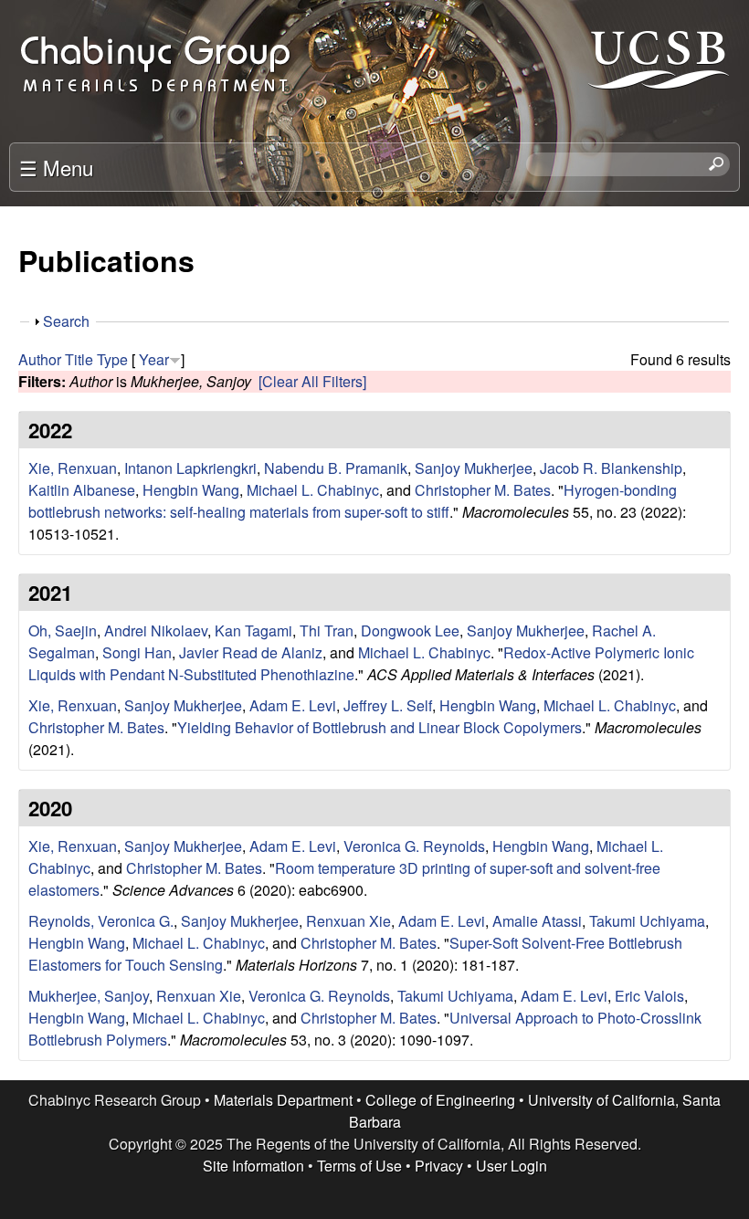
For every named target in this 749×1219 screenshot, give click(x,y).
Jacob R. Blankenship (611, 467)
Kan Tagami (253, 630)
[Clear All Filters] (312, 381)
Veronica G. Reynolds (414, 845)
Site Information (253, 1165)
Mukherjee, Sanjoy (88, 995)
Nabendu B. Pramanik (335, 467)
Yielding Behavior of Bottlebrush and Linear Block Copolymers (379, 727)
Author (39, 359)
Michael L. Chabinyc (313, 489)
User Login (511, 1165)
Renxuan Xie (348, 920)
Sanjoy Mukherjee (474, 467)
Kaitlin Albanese (81, 489)
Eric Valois (649, 995)
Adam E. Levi (292, 705)
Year (154, 359)
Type (112, 359)
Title (79, 359)
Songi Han (137, 652)
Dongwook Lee (410, 630)
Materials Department (283, 1099)
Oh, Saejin (62, 630)
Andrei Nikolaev (155, 630)
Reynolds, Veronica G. (101, 920)
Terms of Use (359, 1165)
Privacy (439, 1165)
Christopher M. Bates (483, 489)
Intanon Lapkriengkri (190, 467)
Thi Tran (326, 630)
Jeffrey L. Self (387, 705)
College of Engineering (440, 1099)
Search (66, 320)
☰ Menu (56, 167)
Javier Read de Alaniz (250, 652)
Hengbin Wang (190, 489)
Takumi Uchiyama (647, 920)
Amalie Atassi (537, 920)
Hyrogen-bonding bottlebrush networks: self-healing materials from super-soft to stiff (352, 500)
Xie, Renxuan (72, 467)
